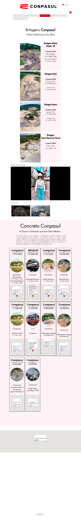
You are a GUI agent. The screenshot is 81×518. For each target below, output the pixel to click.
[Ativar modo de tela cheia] (68, 198)
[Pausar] (12, 198)
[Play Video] (40, 210)
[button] (70, 12)
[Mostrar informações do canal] (69, 165)
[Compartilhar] (66, 165)
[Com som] (14, 198)
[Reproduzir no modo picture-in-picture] (66, 198)
